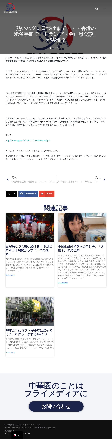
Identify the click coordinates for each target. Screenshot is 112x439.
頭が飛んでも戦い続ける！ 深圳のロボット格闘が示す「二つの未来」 (29, 250)
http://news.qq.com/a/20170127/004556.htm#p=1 (28, 140)
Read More (10, 275)
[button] (11, 194)
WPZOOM (25, 434)
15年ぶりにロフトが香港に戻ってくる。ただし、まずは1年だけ (29, 332)
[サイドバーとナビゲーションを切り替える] (105, 9)
